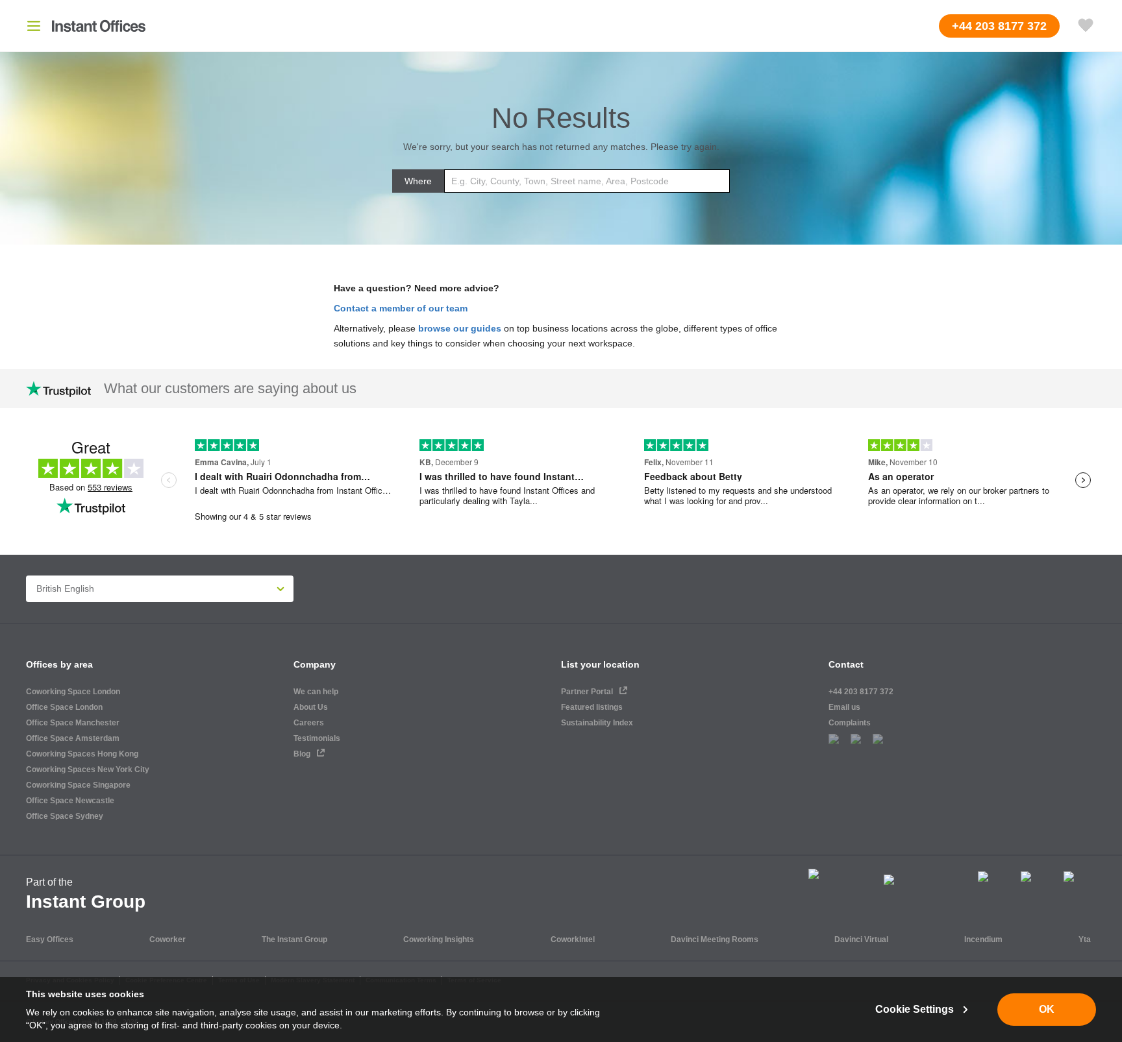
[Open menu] (33, 25)
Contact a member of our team (401, 308)
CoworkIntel (573, 939)
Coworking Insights (438, 939)
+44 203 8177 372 (861, 691)
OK (1046, 1009)
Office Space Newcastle (70, 800)
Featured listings (592, 707)
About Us (310, 707)
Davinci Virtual (861, 939)
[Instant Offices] (98, 25)
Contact (846, 664)
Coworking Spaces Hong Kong (82, 753)
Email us (844, 707)
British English (65, 588)
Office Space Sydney (64, 816)
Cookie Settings (914, 1009)
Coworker (167, 939)
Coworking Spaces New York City (87, 769)
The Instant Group (294, 939)
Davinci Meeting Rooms (714, 939)
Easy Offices (49, 939)
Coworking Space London (73, 691)
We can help (315, 691)
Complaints (850, 722)
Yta (1084, 939)
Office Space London (64, 707)
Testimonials (316, 738)
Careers (308, 722)
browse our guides (459, 328)
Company (314, 664)
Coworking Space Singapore (78, 785)
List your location (600, 664)
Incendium (983, 939)
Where (418, 181)
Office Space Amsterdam (72, 738)
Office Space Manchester (72, 722)
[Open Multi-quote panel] (1085, 26)
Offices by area (59, 664)
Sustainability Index (597, 722)
